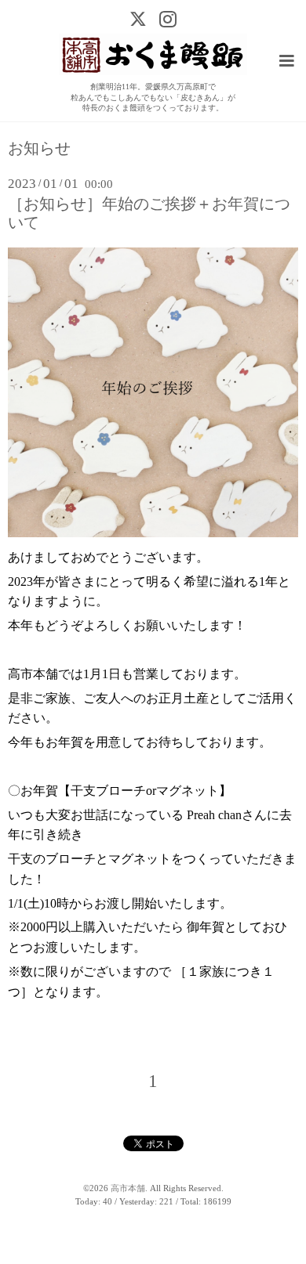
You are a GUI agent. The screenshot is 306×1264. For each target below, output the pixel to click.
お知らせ (39, 149)
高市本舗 (128, 1188)
